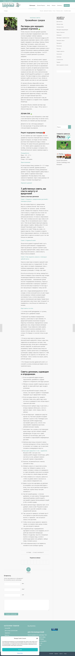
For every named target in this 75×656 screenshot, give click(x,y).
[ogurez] (10, 23)
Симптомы (59, 56)
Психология (59, 46)
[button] (37, 638)
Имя (23, 583)
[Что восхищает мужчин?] (1, 328)
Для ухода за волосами (11, 630)
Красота (7, 635)
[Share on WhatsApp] (28, 562)
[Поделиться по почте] (47, 562)
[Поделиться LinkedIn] (35, 562)
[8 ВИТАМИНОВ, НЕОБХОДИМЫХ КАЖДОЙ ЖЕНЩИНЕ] (74, 328)
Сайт (23, 594)
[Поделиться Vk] (41, 562)
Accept (20, 649)
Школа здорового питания (62, 65)
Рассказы (59, 48)
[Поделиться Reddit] (44, 562)
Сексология (59, 54)
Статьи (5, 11)
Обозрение (59, 35)
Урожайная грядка (35, 20)
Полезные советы (35, 17)
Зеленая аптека (60, 27)
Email (23, 589)
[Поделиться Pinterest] (31, 562)
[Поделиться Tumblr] (38, 562)
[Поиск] (72, 5)
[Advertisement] (64, 101)
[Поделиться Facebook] (22, 562)
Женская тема (60, 24)
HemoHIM (7, 628)
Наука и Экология (60, 32)
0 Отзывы (28, 552)
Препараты (59, 43)
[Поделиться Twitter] (25, 562)
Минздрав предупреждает (62, 29)
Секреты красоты (60, 51)
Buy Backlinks (32, 626)
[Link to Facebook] (2, 1)
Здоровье (7, 633)
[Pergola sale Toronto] (64, 158)
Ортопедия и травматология (63, 37)
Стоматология (60, 59)
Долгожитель (59, 21)
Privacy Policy (20, 653)
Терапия (58, 62)
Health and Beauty (39, 552)
